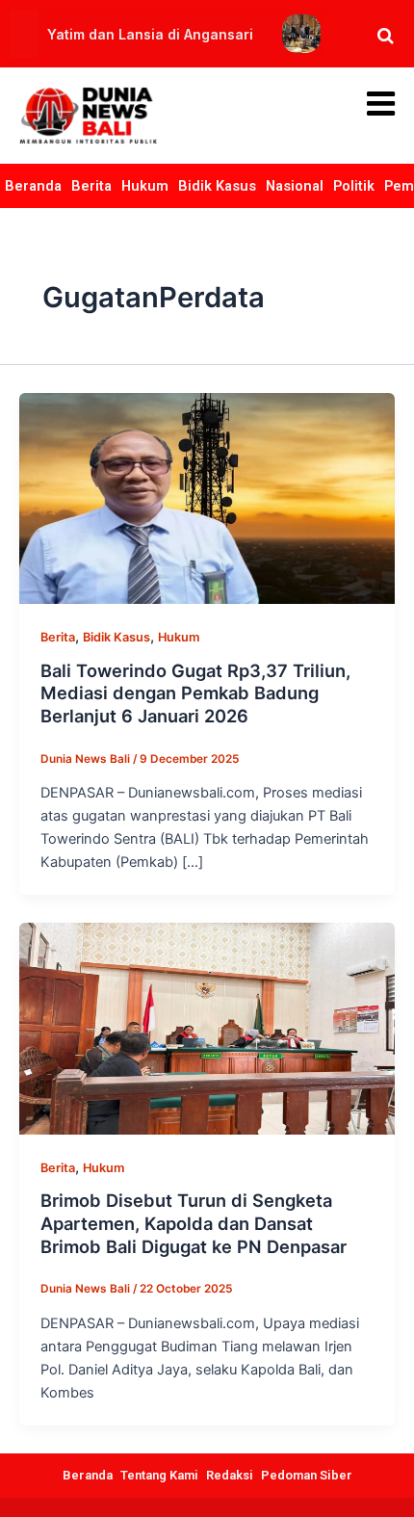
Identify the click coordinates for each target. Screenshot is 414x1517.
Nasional (294, 186)
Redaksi (229, 1475)
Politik (354, 186)
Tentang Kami (159, 1475)
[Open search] (385, 35)
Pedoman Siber (306, 1475)
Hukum (144, 186)
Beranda (33, 186)
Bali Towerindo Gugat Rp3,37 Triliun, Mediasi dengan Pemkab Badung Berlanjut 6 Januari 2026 (195, 693)
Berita (91, 186)
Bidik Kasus (217, 186)
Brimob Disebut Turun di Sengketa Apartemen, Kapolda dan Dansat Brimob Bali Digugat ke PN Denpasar (193, 1223)
